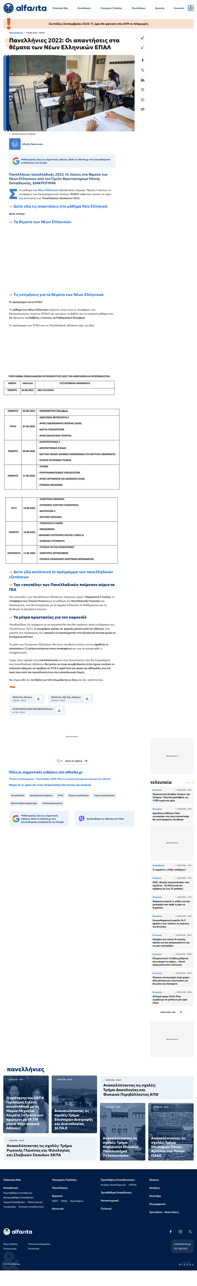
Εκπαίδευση (84, 8)
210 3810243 (180, 1248)
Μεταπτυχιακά (110, 1200)
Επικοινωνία (10, 1248)
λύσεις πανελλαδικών (104, 795)
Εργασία (160, 8)
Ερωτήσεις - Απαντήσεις (164, 1212)
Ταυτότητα (33, 1248)
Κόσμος (154, 1179)
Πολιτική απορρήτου (39, 1243)
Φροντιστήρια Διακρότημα (24, 803)
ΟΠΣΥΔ (132, 1184)
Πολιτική (106, 1208)
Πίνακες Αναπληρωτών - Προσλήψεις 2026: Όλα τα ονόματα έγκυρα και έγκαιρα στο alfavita (59, 778)
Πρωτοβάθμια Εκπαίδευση (17, 1192)
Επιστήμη (155, 1196)
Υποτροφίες (9, 1206)
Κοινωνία (179, 8)
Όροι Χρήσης (10, 1243)
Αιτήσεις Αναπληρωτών (113, 1184)
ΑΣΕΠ (55, 1200)
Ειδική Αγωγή (35, 1202)
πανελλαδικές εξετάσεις (41, 795)
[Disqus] (74, 873)
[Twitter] (142, 70)
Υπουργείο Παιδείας (111, 8)
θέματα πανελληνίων (79, 795)
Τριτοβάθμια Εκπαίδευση (116, 1192)
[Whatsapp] (142, 99)
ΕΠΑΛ (60, 795)
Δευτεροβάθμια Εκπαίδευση (18, 1197)
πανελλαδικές (17, 795)
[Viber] (142, 89)
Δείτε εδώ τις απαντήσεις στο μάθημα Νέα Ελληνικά (60, 206)
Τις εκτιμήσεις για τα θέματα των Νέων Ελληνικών (59, 294)
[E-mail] (142, 109)
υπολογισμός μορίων (52, 803)
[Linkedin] (142, 80)
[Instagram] (180, 1231)
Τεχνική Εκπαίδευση (14, 1202)
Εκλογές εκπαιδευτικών (31, 1206)
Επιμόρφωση (157, 1204)
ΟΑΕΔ (64, 1200)
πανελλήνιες (25, 1069)
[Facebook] (142, 60)
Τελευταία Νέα (60, 8)
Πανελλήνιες (139, 8)
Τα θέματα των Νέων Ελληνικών (42, 222)
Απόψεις (154, 1187)
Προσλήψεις (76, 1200)
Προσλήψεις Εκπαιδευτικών (118, 1179)
